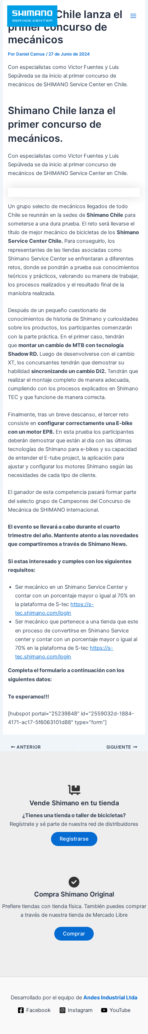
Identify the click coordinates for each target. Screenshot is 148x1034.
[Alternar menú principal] (133, 15)
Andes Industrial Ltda (110, 997)
